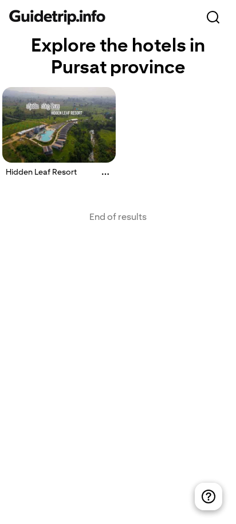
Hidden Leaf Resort (41, 171)
